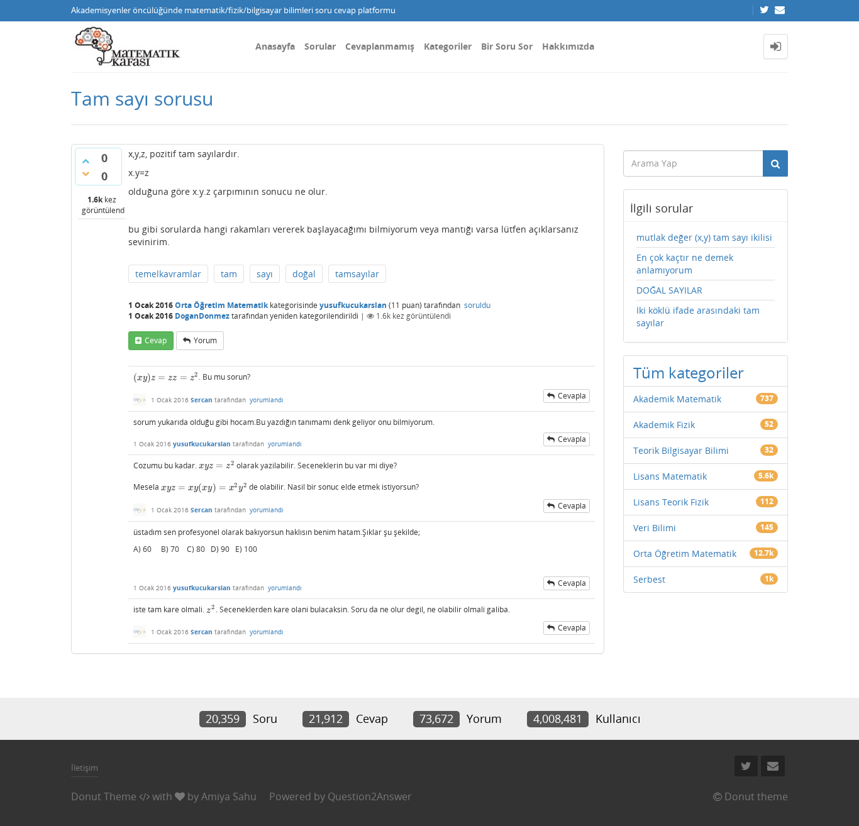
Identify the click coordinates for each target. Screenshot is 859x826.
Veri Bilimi (654, 528)
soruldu (477, 305)
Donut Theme (103, 796)
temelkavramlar (168, 274)
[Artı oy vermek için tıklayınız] (85, 161)
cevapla (572, 395)
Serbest (649, 579)
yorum (205, 340)
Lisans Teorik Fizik (671, 502)
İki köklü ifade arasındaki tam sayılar (698, 316)
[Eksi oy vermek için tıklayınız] (85, 173)
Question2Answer (370, 796)
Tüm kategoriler (688, 372)
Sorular (320, 46)
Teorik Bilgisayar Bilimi (681, 450)
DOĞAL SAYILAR (669, 290)
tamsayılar (357, 274)
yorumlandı (267, 399)
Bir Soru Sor (507, 46)
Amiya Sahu (229, 796)
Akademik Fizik (664, 425)
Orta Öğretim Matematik (221, 305)
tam (229, 274)
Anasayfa (275, 46)
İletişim (84, 767)
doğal (304, 274)
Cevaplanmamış (379, 46)
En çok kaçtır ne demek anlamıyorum (684, 263)
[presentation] (166, 377)
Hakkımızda (568, 46)
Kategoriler (448, 46)
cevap (156, 340)
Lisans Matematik (670, 476)
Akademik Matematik (677, 399)
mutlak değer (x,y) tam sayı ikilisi (704, 237)
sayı (265, 274)
